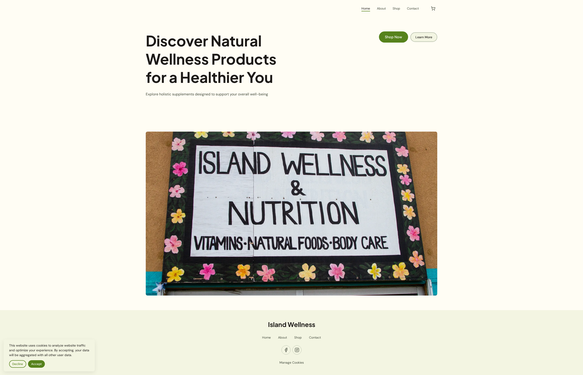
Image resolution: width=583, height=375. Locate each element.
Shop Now (393, 37)
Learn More (423, 37)
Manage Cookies (291, 362)
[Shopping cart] (433, 8)
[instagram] (297, 350)
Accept (36, 364)
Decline (17, 364)
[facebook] (286, 350)
